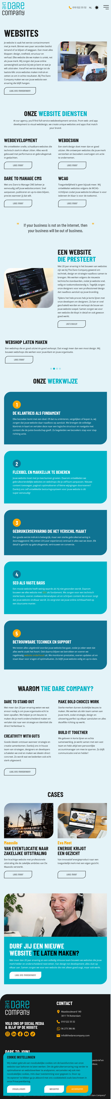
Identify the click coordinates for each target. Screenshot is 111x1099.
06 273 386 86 (68, 1028)
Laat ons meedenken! (20, 90)
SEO (45, 592)
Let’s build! (71, 323)
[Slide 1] (51, 369)
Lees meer (18, 165)
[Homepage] (13, 8)
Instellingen (18, 1089)
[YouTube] (26, 1034)
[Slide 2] (54, 369)
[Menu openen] (106, 7)
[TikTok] (32, 1034)
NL (90, 8)
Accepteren (77, 1089)
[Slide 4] (60, 369)
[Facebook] (20, 1034)
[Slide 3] (57, 369)
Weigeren (54, 1089)
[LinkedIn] (13, 1034)
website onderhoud (34, 655)
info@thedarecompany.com (75, 1035)
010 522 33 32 (68, 1021)
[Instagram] (7, 1034)
